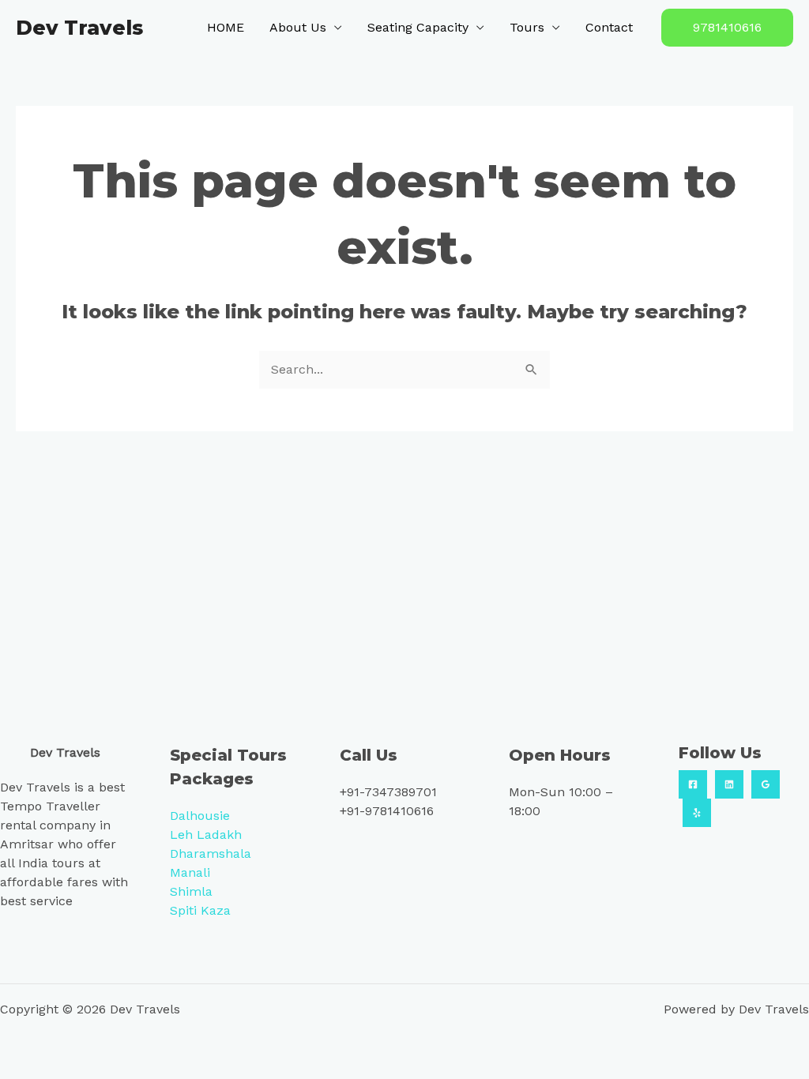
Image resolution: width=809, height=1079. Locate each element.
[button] (727, 28)
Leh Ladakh (206, 834)
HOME (225, 27)
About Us (297, 27)
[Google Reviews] (765, 784)
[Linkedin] (729, 784)
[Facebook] (693, 784)
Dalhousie (200, 815)
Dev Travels (79, 27)
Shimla (191, 891)
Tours (527, 27)
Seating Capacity (417, 27)
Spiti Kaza (200, 910)
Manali (190, 872)
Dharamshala (210, 853)
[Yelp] (697, 813)
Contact (609, 27)
